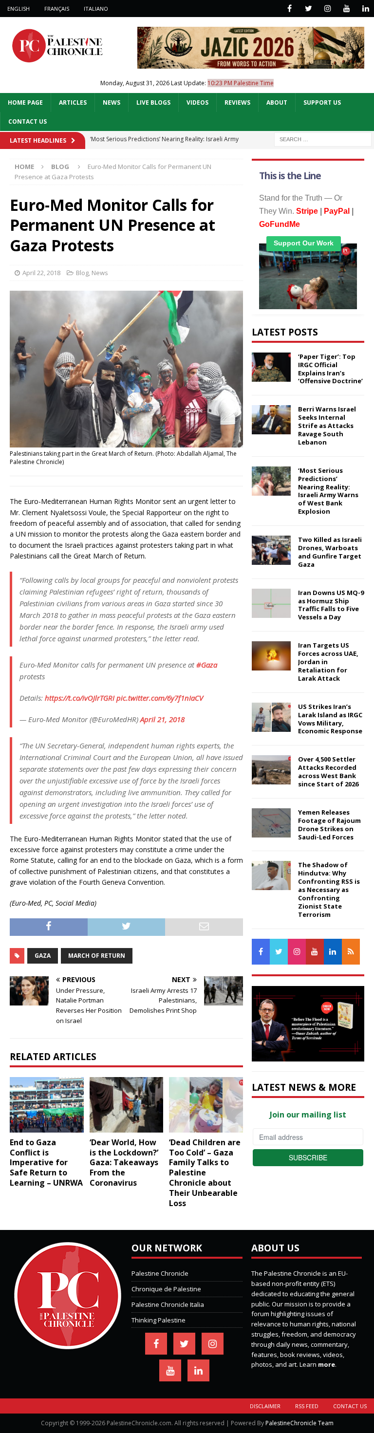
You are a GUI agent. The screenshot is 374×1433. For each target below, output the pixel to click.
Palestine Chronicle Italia (167, 1304)
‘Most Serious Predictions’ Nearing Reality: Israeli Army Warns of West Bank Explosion (328, 491)
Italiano (96, 8)
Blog (82, 272)
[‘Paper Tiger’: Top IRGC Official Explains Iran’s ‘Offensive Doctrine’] (271, 367)
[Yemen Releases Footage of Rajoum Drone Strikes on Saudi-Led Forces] (271, 822)
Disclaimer (265, 1406)
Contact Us (27, 121)
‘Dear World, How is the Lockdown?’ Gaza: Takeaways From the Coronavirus (124, 1162)
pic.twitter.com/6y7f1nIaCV (159, 698)
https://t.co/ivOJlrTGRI (79, 698)
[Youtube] (346, 8)
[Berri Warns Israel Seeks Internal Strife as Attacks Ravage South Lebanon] (271, 419)
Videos (197, 102)
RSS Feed (306, 1406)
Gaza (43, 955)
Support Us (322, 102)
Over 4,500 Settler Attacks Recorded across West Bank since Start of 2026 (328, 771)
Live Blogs (153, 102)
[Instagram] (327, 8)
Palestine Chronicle (159, 1273)
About (276, 102)
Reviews (237, 102)
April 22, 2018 (41, 272)
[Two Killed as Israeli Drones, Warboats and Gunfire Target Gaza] (271, 550)
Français (56, 8)
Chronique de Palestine (166, 1288)
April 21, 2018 (162, 719)
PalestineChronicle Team (299, 1423)
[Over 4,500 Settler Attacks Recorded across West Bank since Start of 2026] (271, 769)
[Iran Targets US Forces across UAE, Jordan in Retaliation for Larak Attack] (271, 655)
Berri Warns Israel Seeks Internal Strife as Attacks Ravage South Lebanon (327, 426)
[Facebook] (289, 8)
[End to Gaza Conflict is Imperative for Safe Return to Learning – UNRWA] (47, 1105)
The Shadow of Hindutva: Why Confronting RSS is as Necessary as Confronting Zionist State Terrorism (329, 889)
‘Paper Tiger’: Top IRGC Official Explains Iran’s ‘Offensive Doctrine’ (330, 369)
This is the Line (290, 175)
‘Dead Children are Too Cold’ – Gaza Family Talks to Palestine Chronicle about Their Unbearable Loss (205, 1173)
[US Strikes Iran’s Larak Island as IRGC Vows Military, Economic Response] (271, 717)
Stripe (307, 211)
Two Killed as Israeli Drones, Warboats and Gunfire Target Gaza (330, 552)
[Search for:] (323, 138)
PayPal (337, 211)
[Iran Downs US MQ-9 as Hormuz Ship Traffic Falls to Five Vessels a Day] (271, 603)
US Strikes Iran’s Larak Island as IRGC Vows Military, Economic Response (330, 719)
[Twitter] (308, 8)
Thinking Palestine (158, 1320)
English (18, 8)
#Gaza (206, 665)
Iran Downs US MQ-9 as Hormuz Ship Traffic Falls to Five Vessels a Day (331, 605)
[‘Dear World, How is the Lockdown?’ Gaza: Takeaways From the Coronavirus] (127, 1105)
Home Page (25, 102)
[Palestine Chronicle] (67, 1344)
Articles (73, 102)
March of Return (96, 955)
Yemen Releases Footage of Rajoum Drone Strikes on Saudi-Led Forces (329, 824)
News (111, 102)
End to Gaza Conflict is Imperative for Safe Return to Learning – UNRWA (46, 1162)
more (326, 1364)
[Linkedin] (365, 8)
